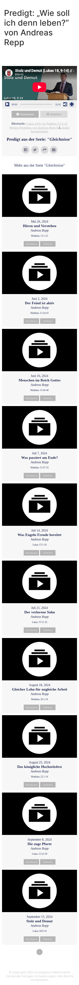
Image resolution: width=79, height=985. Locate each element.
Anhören (55, 114)
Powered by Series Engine (39, 963)
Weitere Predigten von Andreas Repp (32, 127)
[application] (39, 87)
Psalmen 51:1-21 (57, 123)
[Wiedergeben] (7, 104)
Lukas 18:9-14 (35, 123)
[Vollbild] (72, 104)
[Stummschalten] (65, 104)
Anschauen (27, 114)
